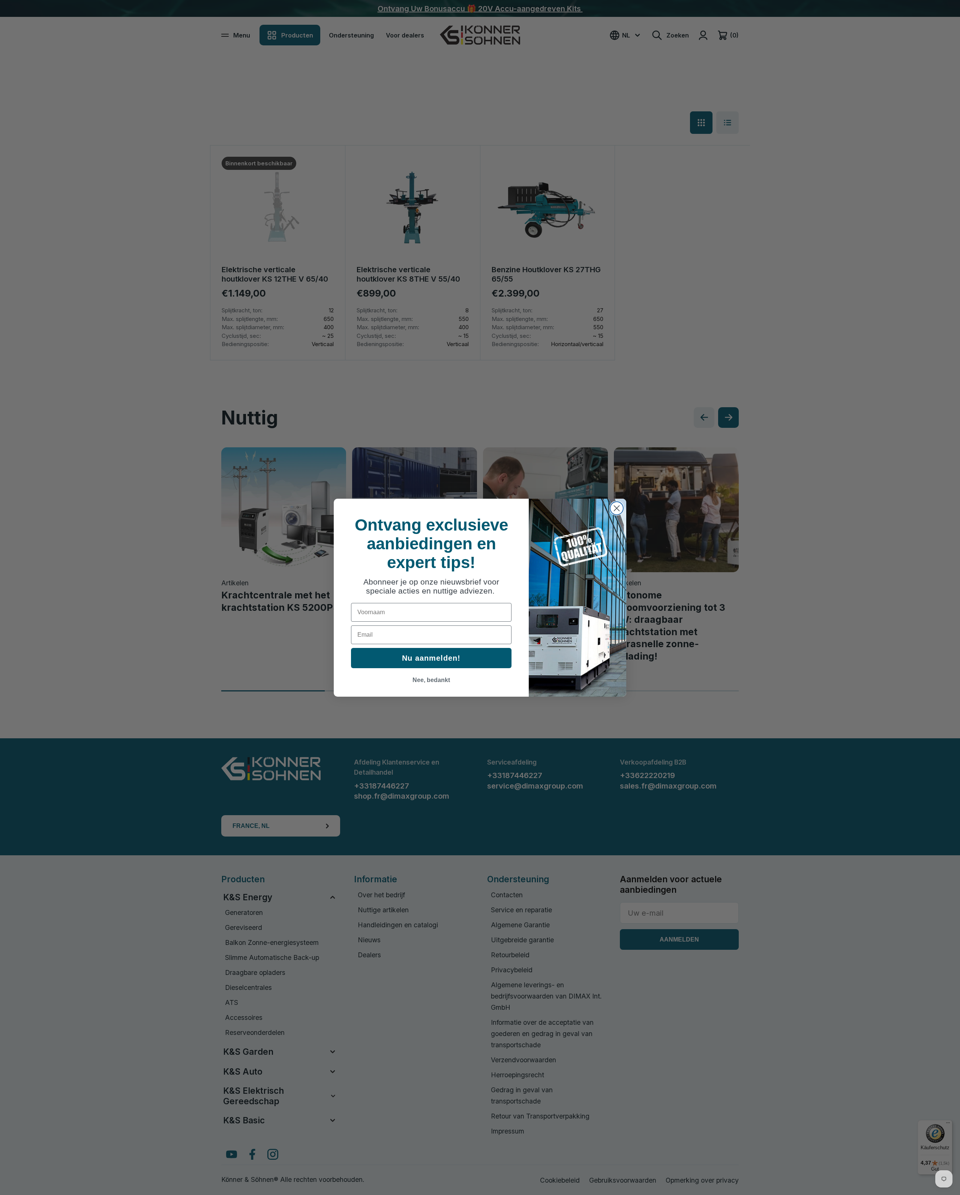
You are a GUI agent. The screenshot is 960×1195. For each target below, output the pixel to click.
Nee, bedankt (431, 680)
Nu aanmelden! (431, 658)
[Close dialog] (616, 508)
